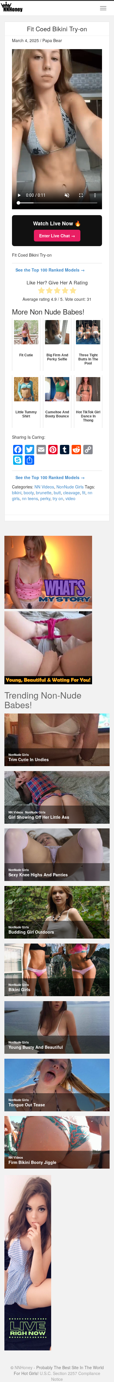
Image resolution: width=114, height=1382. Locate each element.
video (70, 498)
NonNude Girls (70, 487)
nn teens (30, 498)
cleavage (71, 492)
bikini (16, 492)
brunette (43, 492)
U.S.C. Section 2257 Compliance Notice (70, 1376)
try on (58, 498)
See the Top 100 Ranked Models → (50, 270)
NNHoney (23, 1367)
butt (57, 492)
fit (83, 492)
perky (45, 498)
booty (29, 492)
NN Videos (44, 487)
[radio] (41, 291)
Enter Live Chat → (57, 236)
